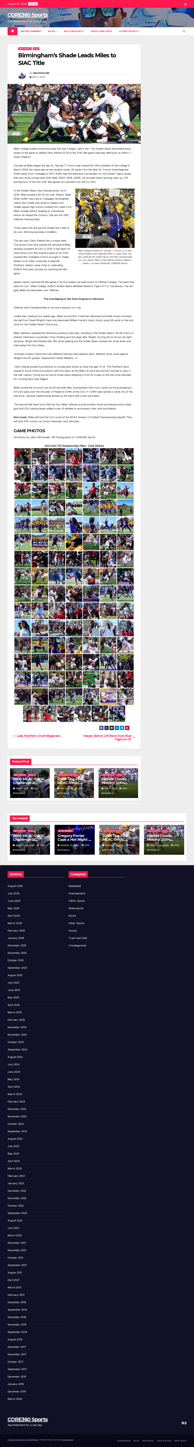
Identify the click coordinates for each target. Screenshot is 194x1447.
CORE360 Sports (28, 15)
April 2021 (13, 1279)
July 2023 (13, 1146)
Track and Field (101, 31)
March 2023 (15, 1168)
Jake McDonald (41, 73)
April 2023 (14, 1161)
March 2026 (15, 923)
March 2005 (15, 1398)
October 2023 (16, 1123)
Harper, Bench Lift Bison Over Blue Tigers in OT (107, 737)
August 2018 (15, 1339)
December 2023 (17, 1109)
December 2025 (17, 945)
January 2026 (16, 938)
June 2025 (14, 990)
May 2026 (13, 908)
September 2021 (17, 1265)
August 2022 (15, 1220)
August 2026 (15, 885)
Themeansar (67, 1440)
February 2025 (16, 1019)
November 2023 (17, 1116)
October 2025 (16, 960)
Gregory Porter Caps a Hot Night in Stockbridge (75, 839)
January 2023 (16, 1183)
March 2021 (15, 1287)
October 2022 (16, 1205)
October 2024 (16, 1042)
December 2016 (17, 1376)
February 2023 (16, 1175)
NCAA (52, 31)
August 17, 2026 (70, 845)
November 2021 (17, 1250)
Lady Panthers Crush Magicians (39, 736)
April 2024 (14, 1086)
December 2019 (17, 1302)
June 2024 (14, 1071)
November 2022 (17, 1198)
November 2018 (17, 1324)
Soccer (73, 930)
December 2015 (17, 1391)
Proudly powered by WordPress (23, 1440)
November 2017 (17, 1354)
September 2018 (17, 1332)
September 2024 (17, 1049)
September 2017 (17, 1369)
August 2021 (15, 1272)
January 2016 (16, 1384)
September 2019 (17, 1309)
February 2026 (16, 930)
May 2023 (13, 1153)
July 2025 (13, 982)
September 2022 (17, 1213)
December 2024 (17, 1027)
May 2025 (13, 997)
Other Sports (129, 31)
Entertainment (31, 31)
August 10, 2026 (159, 845)
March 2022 (15, 1235)
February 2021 (16, 1294)
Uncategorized (77, 945)
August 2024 (15, 1056)
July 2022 (13, 1227)
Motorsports (74, 31)
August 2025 (15, 975)
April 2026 (14, 915)
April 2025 (14, 1004)
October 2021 (15, 1257)
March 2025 (15, 1012)
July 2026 (13, 893)
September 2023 (17, 1131)
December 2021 (17, 1242)
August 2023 (15, 1138)
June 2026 (14, 900)
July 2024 (14, 1064)
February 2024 (16, 1101)
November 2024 (17, 1034)
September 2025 (17, 967)
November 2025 (17, 952)
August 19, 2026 (25, 845)
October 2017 (15, 1361)
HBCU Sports (25, 49)
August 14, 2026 (114, 845)
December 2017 (17, 1346)
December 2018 (17, 1317)
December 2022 (17, 1190)
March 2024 (15, 1094)
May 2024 (14, 1079)
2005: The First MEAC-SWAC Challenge (70, 783)
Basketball (75, 885)
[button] (184, 31)
